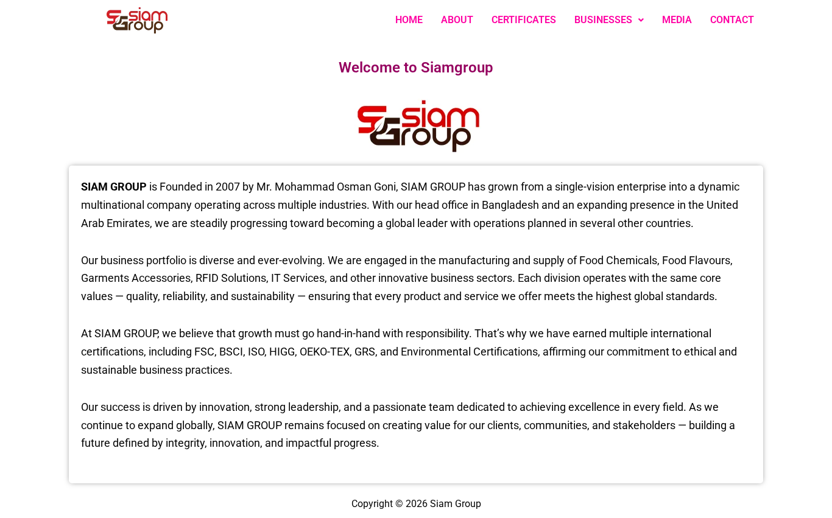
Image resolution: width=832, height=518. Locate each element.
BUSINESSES (603, 20)
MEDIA (677, 20)
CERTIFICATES (524, 20)
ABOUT (457, 20)
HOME (409, 20)
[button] (609, 20)
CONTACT (732, 20)
